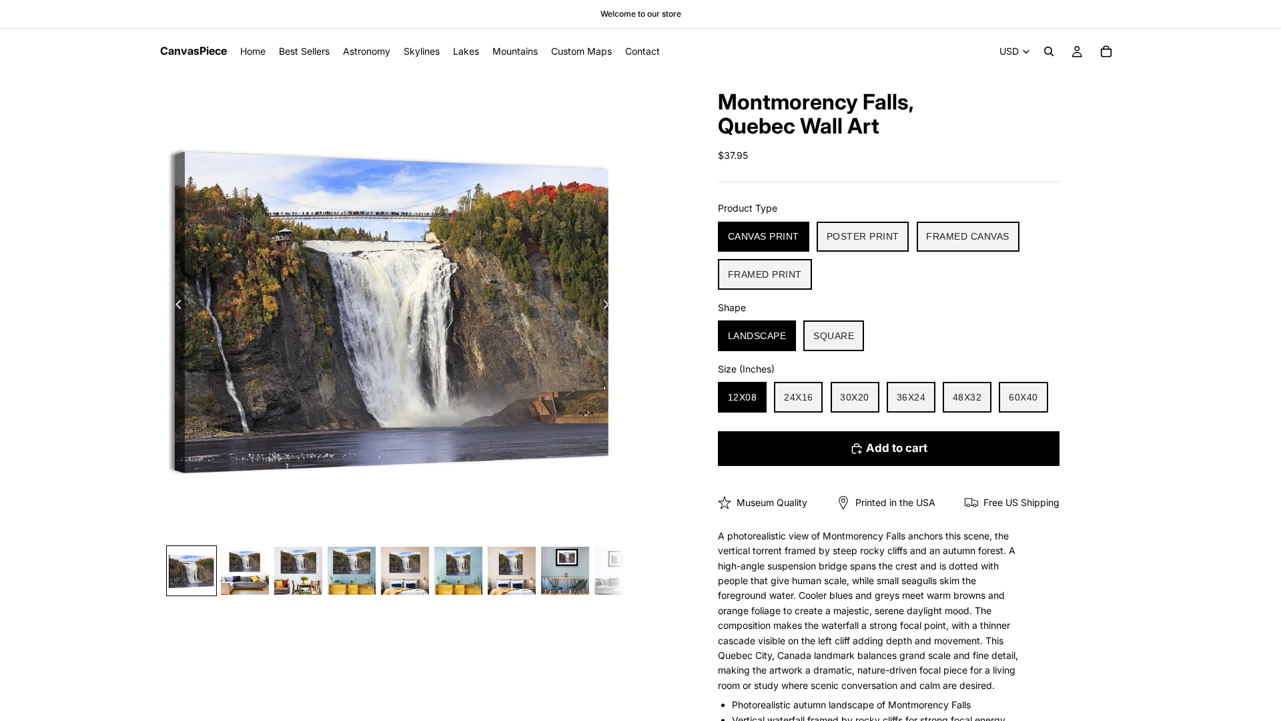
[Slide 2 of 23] (245, 571)
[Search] (1048, 51)
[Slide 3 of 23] (298, 571)
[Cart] (1106, 51)
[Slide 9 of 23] (618, 571)
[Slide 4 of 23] (352, 571)
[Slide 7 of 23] (512, 571)
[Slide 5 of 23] (405, 571)
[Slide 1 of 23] (191, 571)
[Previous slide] (174, 306)
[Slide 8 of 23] (565, 571)
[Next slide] (609, 306)
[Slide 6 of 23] (458, 571)
